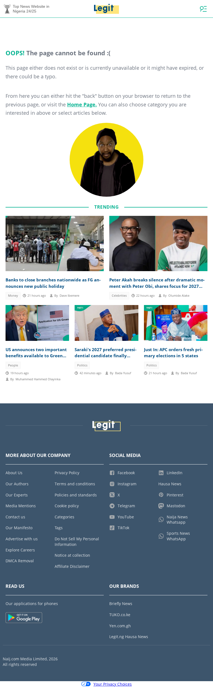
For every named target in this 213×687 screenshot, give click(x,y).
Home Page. (82, 104)
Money (13, 296)
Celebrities (119, 296)
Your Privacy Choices (112, 684)
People (13, 365)
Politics (82, 365)
